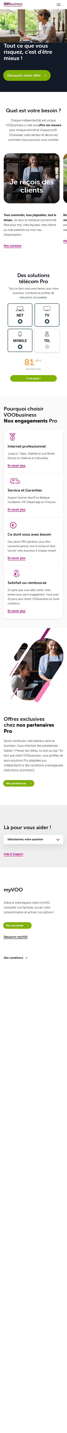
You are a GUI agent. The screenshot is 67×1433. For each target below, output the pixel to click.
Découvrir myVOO (16, 937)
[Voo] (13, 5)
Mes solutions (12, 245)
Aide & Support (13, 854)
